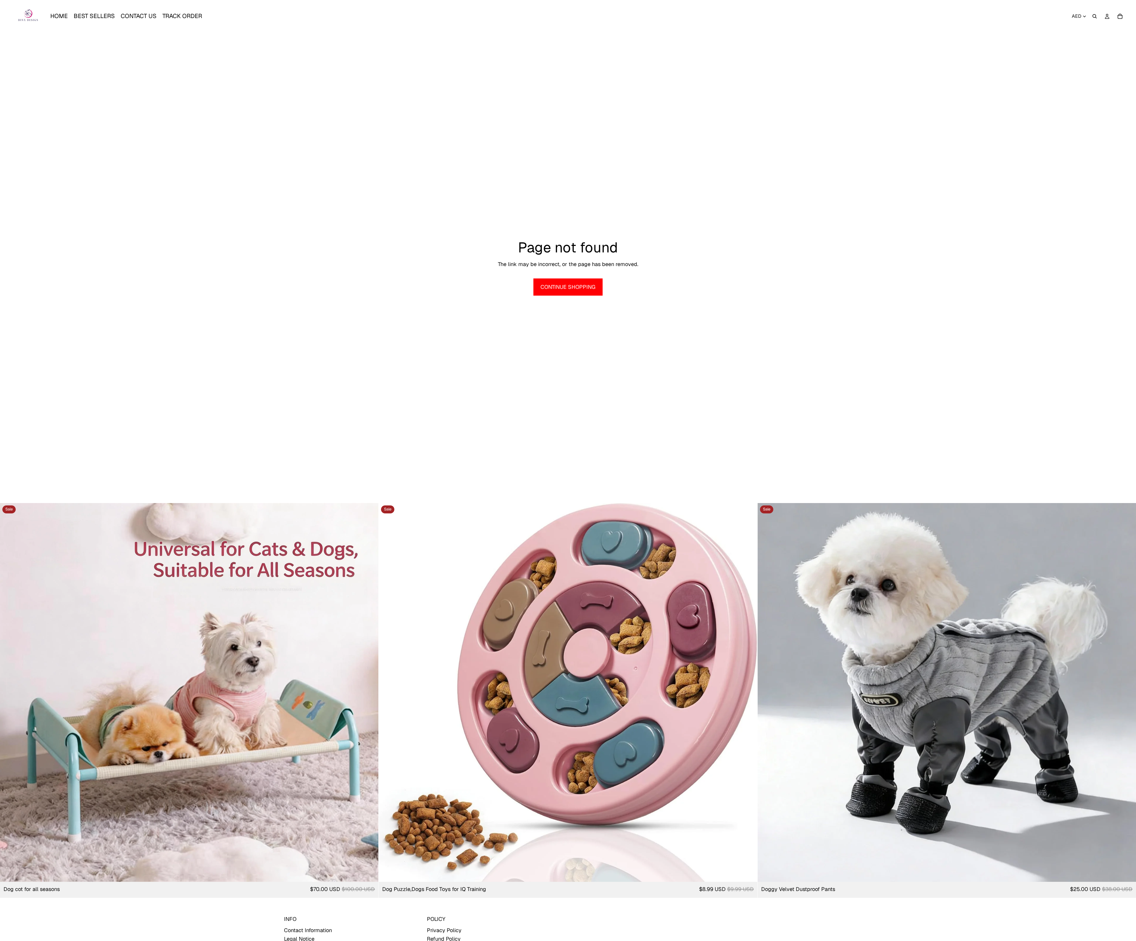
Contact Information (308, 930)
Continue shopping (568, 286)
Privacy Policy (444, 930)
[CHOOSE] (369, 873)
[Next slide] (369, 692)
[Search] (1094, 16)
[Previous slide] (9, 692)
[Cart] (1120, 16)
